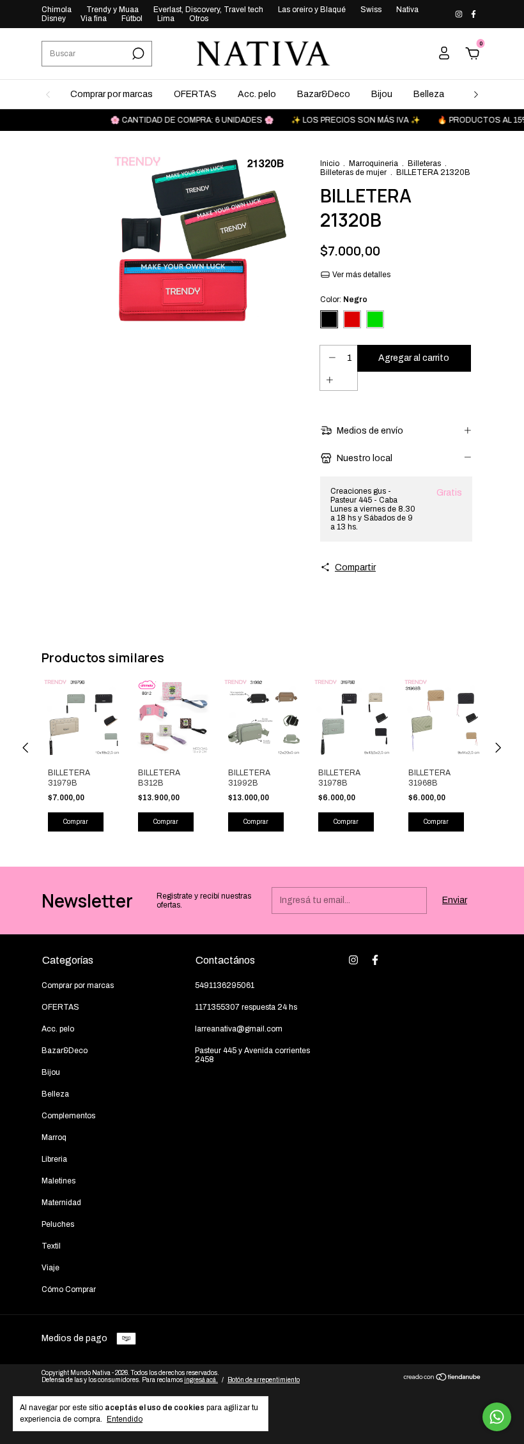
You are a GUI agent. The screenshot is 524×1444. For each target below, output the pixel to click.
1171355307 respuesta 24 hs (246, 1007)
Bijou (381, 94)
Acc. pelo (257, 94)
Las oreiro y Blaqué (312, 9)
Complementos (68, 1115)
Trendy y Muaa (112, 9)
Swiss (370, 9)
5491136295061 (224, 985)
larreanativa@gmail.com (238, 1028)
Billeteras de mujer (353, 172)
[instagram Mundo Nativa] (460, 14)
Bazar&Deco (323, 94)
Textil (51, 1246)
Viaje (50, 1267)
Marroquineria (373, 163)
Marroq (54, 1137)
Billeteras (424, 163)
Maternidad (61, 1202)
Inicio (329, 163)
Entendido (125, 1419)
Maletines (58, 1180)
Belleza (428, 94)
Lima (165, 18)
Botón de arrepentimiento (263, 1379)
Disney (54, 18)
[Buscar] (137, 53)
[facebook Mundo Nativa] (473, 14)
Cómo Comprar (69, 1289)
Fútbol (132, 18)
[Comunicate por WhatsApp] (496, 1416)
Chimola (57, 9)
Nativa (407, 9)
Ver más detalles (360, 274)
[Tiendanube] (442, 1378)
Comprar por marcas (111, 94)
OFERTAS (195, 94)
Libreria (54, 1159)
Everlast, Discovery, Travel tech (208, 9)
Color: (343, 299)
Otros (198, 18)
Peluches (58, 1224)
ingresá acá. (201, 1379)
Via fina (94, 18)
